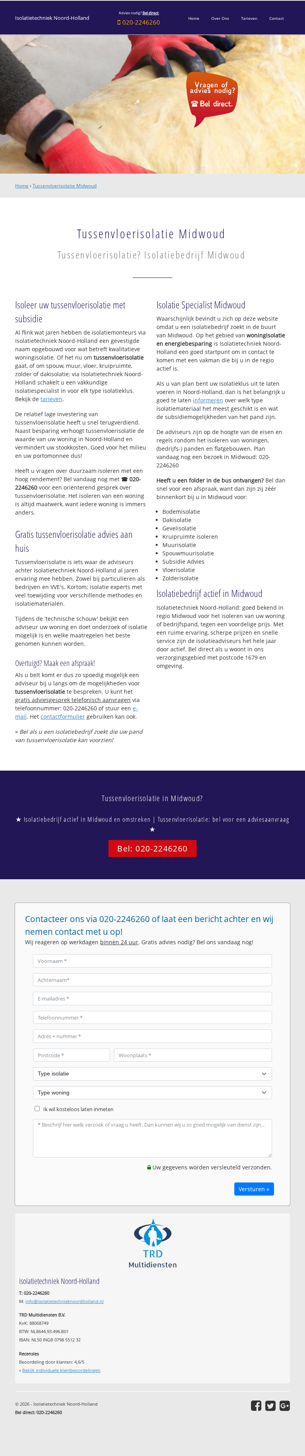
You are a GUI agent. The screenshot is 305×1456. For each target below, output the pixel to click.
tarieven (51, 399)
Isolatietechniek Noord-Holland (52, 18)
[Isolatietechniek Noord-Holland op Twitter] (270, 1406)
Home (22, 185)
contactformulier (63, 716)
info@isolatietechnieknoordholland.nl (64, 1301)
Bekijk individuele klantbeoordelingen (61, 1370)
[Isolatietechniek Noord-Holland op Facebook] (256, 1406)
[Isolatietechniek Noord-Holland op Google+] (285, 1406)
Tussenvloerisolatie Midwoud (65, 185)
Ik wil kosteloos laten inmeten (78, 1109)
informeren (208, 400)
